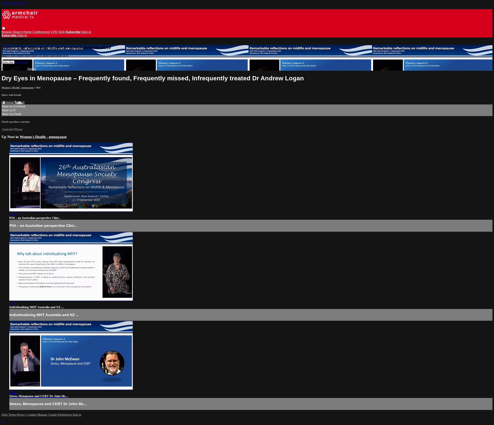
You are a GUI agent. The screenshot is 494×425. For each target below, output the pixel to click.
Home (27, 32)
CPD (54, 32)
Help (5, 414)
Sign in (86, 32)
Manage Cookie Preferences (55, 414)
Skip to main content (14, 3)
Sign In (22, 35)
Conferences (41, 32)
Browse (7, 32)
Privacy (22, 414)
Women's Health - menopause (18, 87)
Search (18, 32)
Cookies (32, 414)
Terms (12, 414)
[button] (3, 28)
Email (21, 102)
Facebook (8, 102)
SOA (61, 32)
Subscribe (8, 62)
